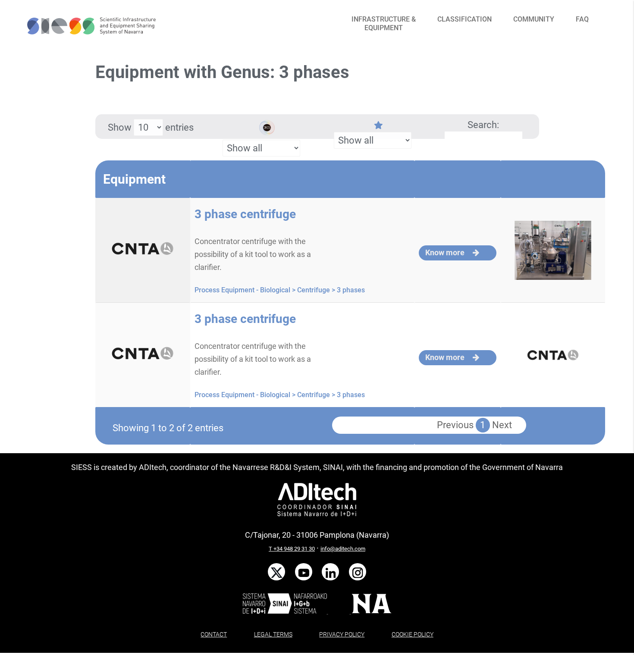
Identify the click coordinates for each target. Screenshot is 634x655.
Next (502, 425)
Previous (455, 425)
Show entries (151, 127)
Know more (445, 252)
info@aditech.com (342, 548)
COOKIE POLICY (412, 634)
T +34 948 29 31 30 (292, 548)
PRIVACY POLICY (341, 634)
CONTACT (214, 634)
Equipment (134, 179)
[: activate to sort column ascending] (302, 179)
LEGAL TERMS (273, 634)
